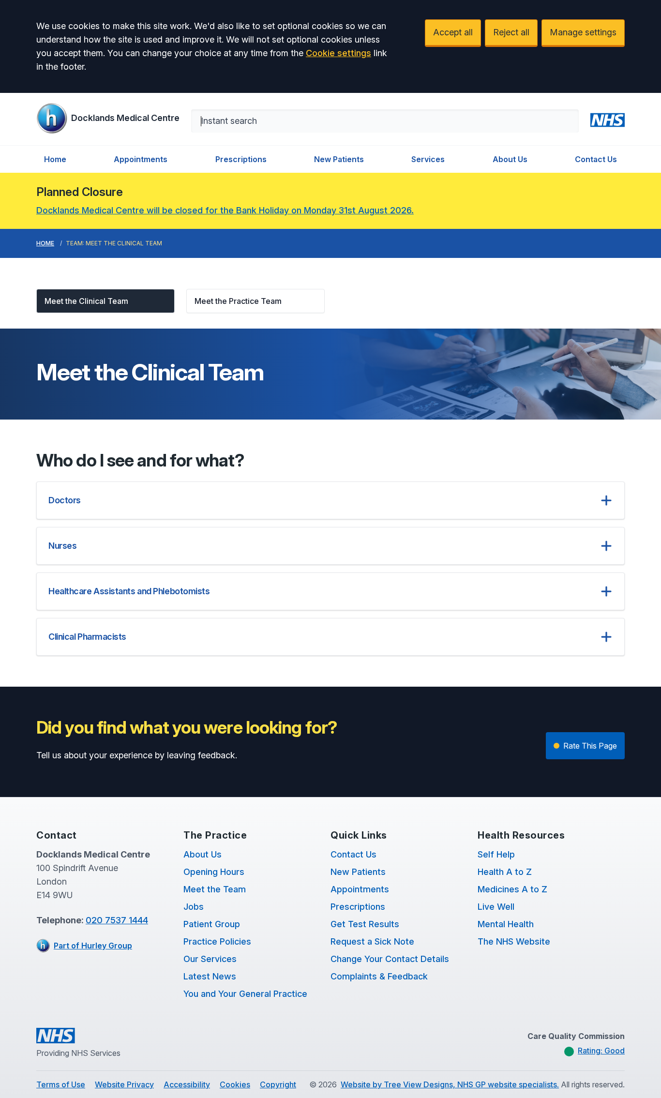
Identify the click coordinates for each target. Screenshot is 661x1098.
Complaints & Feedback (379, 976)
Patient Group (211, 924)
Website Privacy (124, 1084)
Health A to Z (505, 872)
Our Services (210, 959)
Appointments (140, 159)
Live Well (496, 907)
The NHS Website (514, 941)
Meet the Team (214, 889)
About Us (510, 159)
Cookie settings (338, 53)
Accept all (453, 32)
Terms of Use (60, 1084)
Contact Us (596, 159)
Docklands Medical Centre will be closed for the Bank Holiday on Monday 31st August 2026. (225, 210)
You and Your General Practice (245, 994)
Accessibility (187, 1084)
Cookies (235, 1084)
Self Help (496, 854)
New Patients (339, 159)
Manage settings (583, 32)
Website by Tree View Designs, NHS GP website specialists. (450, 1084)
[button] (105, 301)
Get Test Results (364, 924)
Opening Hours (213, 872)
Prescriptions (241, 159)
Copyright (278, 1084)
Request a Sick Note (372, 941)
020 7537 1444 (117, 920)
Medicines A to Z (512, 889)
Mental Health (506, 924)
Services (428, 159)
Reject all (511, 32)
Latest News (209, 976)
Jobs (193, 907)
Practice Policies (217, 941)
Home (55, 159)
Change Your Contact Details (389, 959)
